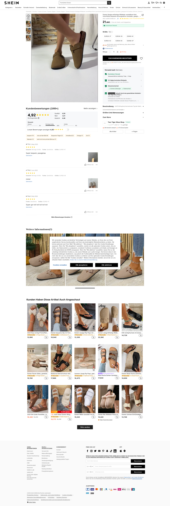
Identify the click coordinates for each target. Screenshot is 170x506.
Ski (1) (88, 135)
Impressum (30, 451)
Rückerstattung (46, 456)
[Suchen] (109, 3)
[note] (61, 412)
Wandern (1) (30, 139)
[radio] (108, 36)
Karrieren (29, 460)
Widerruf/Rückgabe (47, 453)
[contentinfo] (115, 489)
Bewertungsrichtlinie (32, 118)
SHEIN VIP (30, 472)
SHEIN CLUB (30, 470)
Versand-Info (45, 451)
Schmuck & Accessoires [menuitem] (129, 7)
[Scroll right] (164, 7)
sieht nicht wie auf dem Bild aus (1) (46, 139)
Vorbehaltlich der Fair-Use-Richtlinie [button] (118, 82)
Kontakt (58, 450)
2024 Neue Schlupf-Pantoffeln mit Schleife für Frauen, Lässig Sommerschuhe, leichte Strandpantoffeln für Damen (37, 333)
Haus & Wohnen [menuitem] (103, 7)
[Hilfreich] (85, 165)
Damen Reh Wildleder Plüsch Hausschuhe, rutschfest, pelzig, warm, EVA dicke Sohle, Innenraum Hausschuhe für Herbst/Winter (108, 414)
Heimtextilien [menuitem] (156, 7)
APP (120, 447)
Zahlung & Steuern (61, 452)
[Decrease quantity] (110, 52)
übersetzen (29, 155)
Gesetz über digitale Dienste (32, 475)
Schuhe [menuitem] (118, 7)
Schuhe (34, 11)
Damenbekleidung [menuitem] (41, 7)
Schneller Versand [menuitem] (28, 7)
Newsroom (30, 467)
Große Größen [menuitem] (61, 7)
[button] (160, 3)
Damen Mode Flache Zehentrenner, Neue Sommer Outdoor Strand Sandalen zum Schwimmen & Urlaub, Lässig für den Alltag (132, 373)
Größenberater (46, 463)
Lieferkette (30, 458)
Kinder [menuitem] (112, 7)
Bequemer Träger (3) (57, 135)
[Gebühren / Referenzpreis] (110, 22)
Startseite (28, 11)
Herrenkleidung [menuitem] (91, 7)
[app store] (120, 452)
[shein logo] (11, 3)
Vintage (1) (80, 135)
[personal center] (149, 3)
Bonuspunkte (60, 454)
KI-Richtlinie (51, 497)
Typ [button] (110, 32)
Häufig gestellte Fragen (62, 459)
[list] (101, 450)
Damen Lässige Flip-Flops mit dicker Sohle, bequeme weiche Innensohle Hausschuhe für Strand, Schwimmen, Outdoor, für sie (85, 333)
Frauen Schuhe (42, 11)
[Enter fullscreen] (96, 100)
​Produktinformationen (47, 471)
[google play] (124, 452)
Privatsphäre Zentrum (32, 495)
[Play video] (64, 58)
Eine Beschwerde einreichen (31, 478)
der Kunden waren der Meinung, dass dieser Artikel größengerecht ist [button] (119, 45)
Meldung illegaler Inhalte (46, 465)
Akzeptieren (90, 486)
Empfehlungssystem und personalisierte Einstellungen (55, 499)
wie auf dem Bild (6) (42, 135)
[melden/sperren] (96, 165)
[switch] (67, 130)
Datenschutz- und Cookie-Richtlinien (134, 477)
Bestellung (44, 458)
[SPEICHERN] (141, 58)
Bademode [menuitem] (52, 7)
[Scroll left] (162, 7)
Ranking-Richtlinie (47, 469)
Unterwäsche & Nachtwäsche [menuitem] (76, 7)
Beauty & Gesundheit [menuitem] (144, 7)
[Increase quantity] (117, 52)
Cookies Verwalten (67, 495)
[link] (152, 2)
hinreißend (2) (70, 135)
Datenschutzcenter (137, 478)
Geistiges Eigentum (61, 497)
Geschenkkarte (60, 457)
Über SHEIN (30, 453)
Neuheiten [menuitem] (18, 7)
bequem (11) (30, 135)
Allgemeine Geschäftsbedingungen (36, 497)
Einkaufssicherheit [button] (113, 86)
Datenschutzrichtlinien (33, 499)
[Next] (141, 260)
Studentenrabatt (31, 465)
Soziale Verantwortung (33, 456)
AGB (28, 463)
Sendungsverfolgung (47, 460)
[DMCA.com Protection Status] (92, 493)
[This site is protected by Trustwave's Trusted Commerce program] (87, 493)
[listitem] (37, 322)
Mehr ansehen (85, 427)
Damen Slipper (51, 11)
